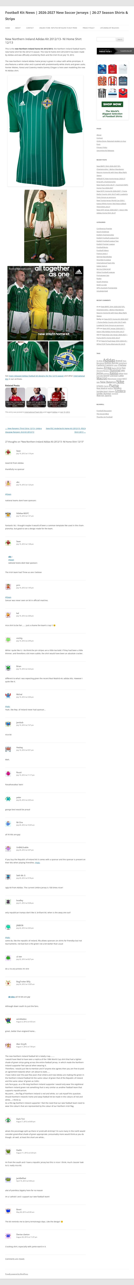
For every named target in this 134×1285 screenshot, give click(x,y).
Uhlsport (111, 391)
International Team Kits (33, 412)
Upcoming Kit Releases (109, 28)
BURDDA (108, 363)
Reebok (110, 388)
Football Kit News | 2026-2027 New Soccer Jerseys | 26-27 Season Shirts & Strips (66, 15)
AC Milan (100, 361)
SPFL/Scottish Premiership (107, 288)
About (18, 28)
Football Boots (102, 247)
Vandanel (115, 394)
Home (7, 28)
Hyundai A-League (104, 260)
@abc (7, 706)
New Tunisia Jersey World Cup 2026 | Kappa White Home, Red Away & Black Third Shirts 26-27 (111, 203)
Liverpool (114, 375)
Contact (30, 28)
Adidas (54, 412)
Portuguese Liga (103, 275)
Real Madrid (102, 388)
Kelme (120, 373)
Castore (109, 365)
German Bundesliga (104, 256)
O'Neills (100, 386)
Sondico (117, 388)
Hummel (115, 370)
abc (9, 556)
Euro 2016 (116, 368)
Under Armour (104, 393)
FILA (123, 368)
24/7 (131, 51)
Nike (120, 381)
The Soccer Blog (103, 414)
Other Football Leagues (106, 272)
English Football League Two (108, 241)
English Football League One (108, 238)
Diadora (100, 368)
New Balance (108, 382)
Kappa (114, 373)
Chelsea (122, 365)
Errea (107, 368)
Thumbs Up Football (104, 417)
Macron (102, 378)
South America (102, 281)
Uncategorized (102, 291)
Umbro (120, 391)
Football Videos (103, 250)
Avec (124, 361)
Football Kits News (125, 51)
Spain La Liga (102, 285)
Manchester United (115, 379)
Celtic (115, 365)
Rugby (99, 278)
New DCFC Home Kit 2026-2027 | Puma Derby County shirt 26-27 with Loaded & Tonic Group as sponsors (112, 194)
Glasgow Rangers (103, 371)
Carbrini (101, 365)
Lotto (121, 375)
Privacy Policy (88, 28)
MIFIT (124, 379)
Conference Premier (104, 228)
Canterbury (123, 363)
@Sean (8, 494)
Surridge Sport (102, 391)
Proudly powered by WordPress (16, 1274)
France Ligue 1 (102, 253)
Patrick (106, 386)
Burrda (115, 362)
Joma (100, 373)
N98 (98, 382)
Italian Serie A (102, 266)
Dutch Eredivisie (103, 231)
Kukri (125, 373)
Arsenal (119, 360)
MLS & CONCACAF (104, 269)
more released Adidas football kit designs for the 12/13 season (36, 376)
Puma (114, 385)
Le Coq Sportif (103, 375)
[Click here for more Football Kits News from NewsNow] (107, 51)
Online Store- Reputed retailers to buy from (58, 28)
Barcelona (100, 363)
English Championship (105, 235)
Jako (123, 370)
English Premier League (106, 244)
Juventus (106, 373)
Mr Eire (11, 997)
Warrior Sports (104, 395)
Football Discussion (104, 410)
